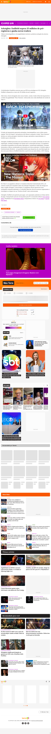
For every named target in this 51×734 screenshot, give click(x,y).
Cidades (8, 533)
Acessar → (22, 332)
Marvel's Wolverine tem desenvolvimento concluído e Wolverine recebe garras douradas (38, 633)
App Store (41, 198)
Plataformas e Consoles (9, 212)
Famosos (9, 524)
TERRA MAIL (28, 1)
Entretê (8, 516)
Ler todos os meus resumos (25, 305)
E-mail (45, 1)
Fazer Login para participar (25, 230)
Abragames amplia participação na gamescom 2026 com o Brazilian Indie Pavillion (12, 653)
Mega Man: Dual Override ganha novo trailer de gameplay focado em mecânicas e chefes (16, 608)
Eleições (8, 498)
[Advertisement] (35, 608)
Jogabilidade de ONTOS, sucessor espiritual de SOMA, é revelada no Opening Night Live (11, 569)
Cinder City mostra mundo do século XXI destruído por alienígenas (15, 599)
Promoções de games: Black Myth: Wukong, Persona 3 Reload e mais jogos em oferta (16, 663)
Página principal (7, 2)
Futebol (33, 524)
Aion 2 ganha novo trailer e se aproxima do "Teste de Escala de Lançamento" (41, 599)
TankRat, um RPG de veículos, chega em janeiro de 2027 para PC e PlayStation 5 (37, 568)
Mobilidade (9, 507)
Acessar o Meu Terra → (20, 283)
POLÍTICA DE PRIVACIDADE (37, 720)
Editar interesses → (44, 289)
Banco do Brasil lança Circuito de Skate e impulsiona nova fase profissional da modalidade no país (41, 663)
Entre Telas (34, 533)
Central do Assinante (37, 1)
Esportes (35, 660)
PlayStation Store (19, 198)
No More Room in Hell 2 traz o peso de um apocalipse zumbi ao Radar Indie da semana (12, 633)
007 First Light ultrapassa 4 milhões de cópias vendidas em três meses (16, 671)
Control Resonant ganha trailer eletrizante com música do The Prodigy (12, 589)
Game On (18, 212)
